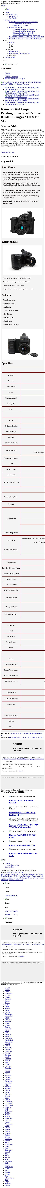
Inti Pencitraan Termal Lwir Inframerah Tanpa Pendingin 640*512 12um (22, 875)
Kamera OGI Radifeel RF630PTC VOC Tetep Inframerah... (24, 826)
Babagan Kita (13, 16)
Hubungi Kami (10, 57)
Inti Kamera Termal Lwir (31, 876)
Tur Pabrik (12, 18)
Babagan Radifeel (11, 14)
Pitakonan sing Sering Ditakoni (19, 53)
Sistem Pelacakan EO (20, 25)
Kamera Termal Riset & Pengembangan (26, 35)
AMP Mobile (19, 872)
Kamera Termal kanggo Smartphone (25, 29)
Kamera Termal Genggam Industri (24, 31)
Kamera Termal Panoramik (22, 24)
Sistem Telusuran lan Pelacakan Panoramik (23, 22)
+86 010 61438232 (11, 911)
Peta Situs (10, 872)
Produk (7, 20)
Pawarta (12, 42)
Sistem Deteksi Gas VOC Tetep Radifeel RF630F (22, 814)
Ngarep (7, 12)
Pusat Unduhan (14, 51)
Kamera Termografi (15, 27)
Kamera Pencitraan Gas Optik (23, 33)
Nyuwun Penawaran (7, 152)
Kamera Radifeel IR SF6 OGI (22, 845)
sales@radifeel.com (11, 895)
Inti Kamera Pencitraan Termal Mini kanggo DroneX (22, 877)
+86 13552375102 (11, 915)
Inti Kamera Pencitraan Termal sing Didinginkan (25, 38)
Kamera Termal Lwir (16, 880)
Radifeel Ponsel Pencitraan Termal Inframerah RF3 (26, 737)
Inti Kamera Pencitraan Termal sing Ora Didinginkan (26, 37)
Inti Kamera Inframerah (8, 874)
